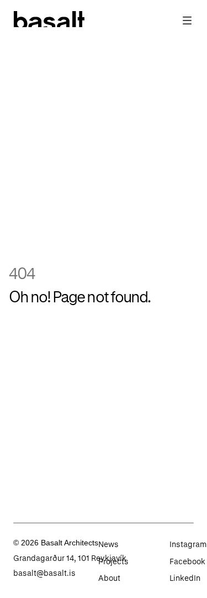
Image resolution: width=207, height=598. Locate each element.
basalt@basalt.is (44, 573)
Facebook (187, 561)
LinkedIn (184, 577)
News (108, 544)
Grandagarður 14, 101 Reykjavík (69, 558)
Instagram (187, 544)
